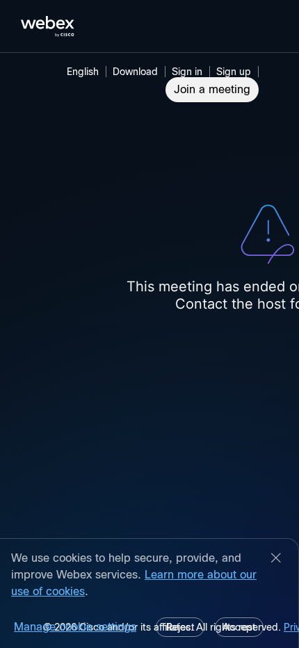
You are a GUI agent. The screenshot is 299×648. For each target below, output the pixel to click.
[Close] (276, 559)
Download (135, 71)
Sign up (233, 71)
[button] (189, 71)
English (83, 71)
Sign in (187, 71)
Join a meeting (212, 89)
